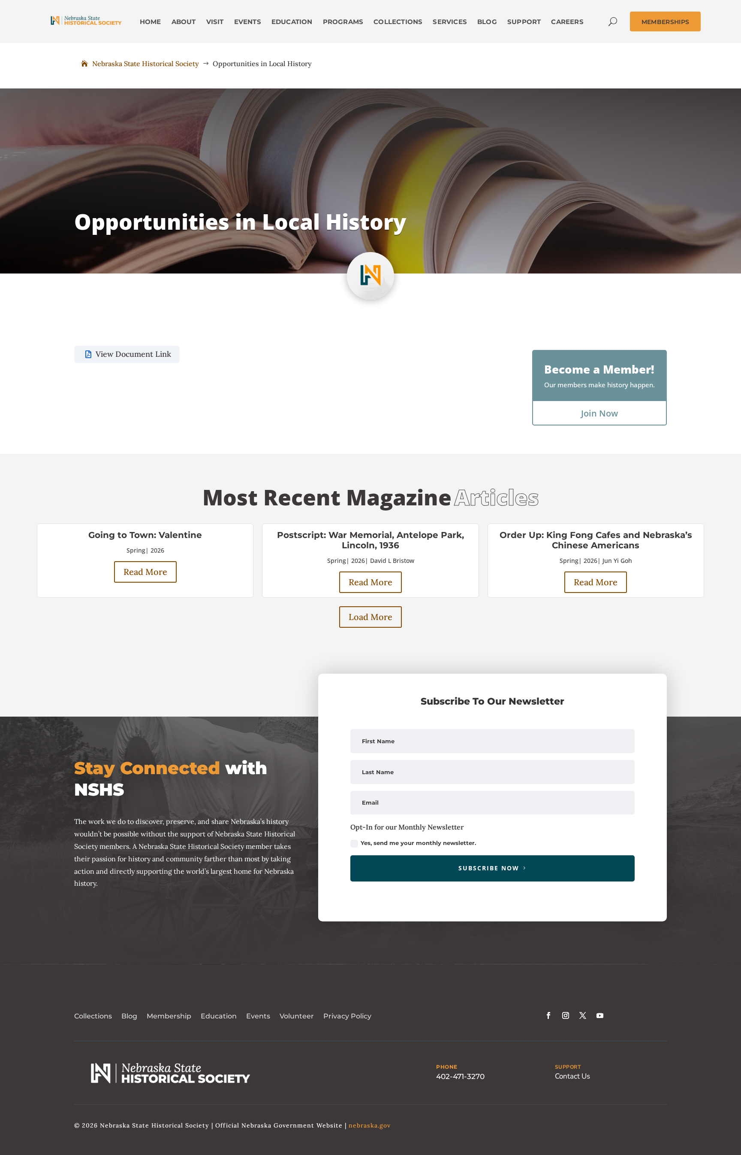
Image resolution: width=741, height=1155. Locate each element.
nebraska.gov (370, 1125)
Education (219, 1016)
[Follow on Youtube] (600, 1015)
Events (258, 1016)
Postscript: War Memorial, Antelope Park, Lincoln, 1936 (370, 540)
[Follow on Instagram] (565, 1015)
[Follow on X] (583, 1015)
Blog (129, 1016)
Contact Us (572, 1076)
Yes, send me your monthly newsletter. (418, 842)
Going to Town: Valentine (145, 535)
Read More (145, 571)
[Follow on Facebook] (548, 1015)
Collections (93, 1016)
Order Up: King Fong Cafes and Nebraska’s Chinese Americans (596, 540)
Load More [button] (370, 616)
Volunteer (297, 1016)
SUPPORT (568, 1067)
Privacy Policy (347, 1016)
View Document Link (133, 354)
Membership (169, 1016)
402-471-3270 (460, 1076)
